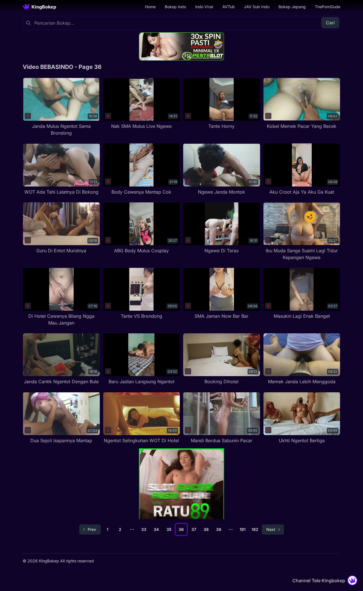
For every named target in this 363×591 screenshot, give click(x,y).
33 (143, 529)
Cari (330, 23)
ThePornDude (327, 6)
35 (168, 529)
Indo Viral (204, 6)
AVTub (228, 6)
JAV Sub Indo (256, 6)
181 (243, 529)
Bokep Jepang (292, 6)
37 (193, 529)
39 (218, 529)
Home (150, 6)
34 (156, 529)
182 (255, 529)
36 (181, 529)
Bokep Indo (175, 6)
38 (206, 529)
